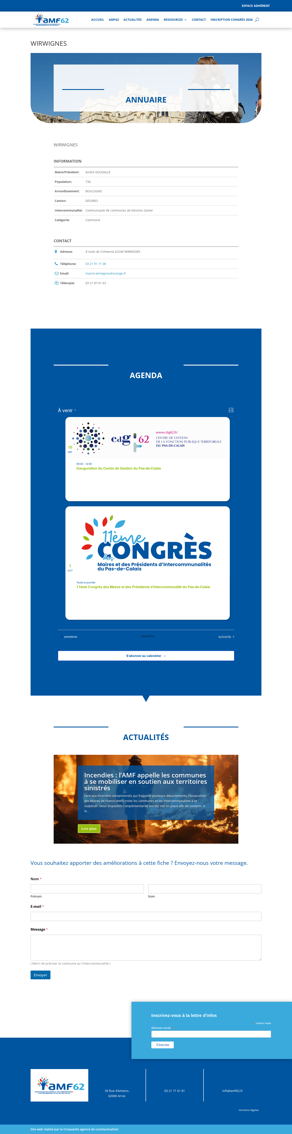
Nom (151, 896)
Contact (199, 20)
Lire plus (89, 828)
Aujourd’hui (147, 636)
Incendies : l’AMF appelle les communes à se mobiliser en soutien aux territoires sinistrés (145, 781)
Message (39, 929)
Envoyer (40, 974)
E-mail (37, 907)
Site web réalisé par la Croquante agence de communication (74, 1129)
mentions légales (249, 1110)
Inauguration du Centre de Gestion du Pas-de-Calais (119, 468)
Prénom (36, 896)
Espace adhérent (256, 6)
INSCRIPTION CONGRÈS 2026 (232, 20)
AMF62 (114, 20)
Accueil (97, 20)
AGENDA (152, 20)
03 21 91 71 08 (96, 264)
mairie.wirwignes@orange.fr (106, 273)
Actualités (133, 20)
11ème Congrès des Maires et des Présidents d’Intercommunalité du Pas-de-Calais (143, 586)
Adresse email (162, 1028)
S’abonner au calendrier (143, 656)
